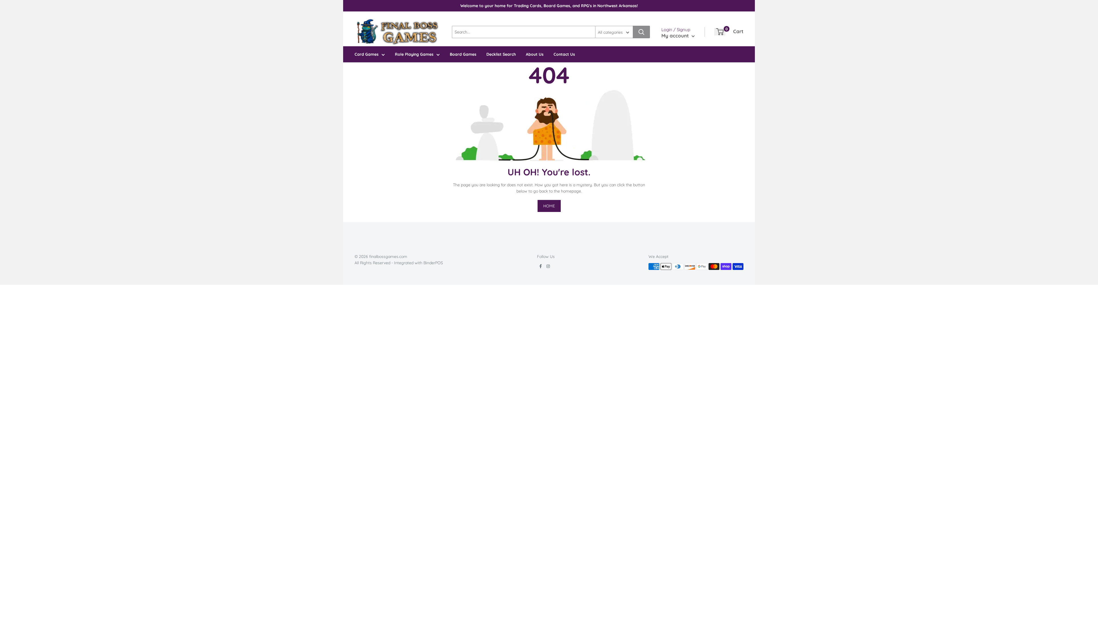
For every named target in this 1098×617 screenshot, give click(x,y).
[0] (719, 31)
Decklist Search (501, 54)
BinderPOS (433, 262)
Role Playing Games (414, 54)
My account (675, 36)
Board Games (463, 54)
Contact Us (564, 54)
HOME (549, 206)
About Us (535, 54)
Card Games (367, 54)
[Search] (641, 32)
